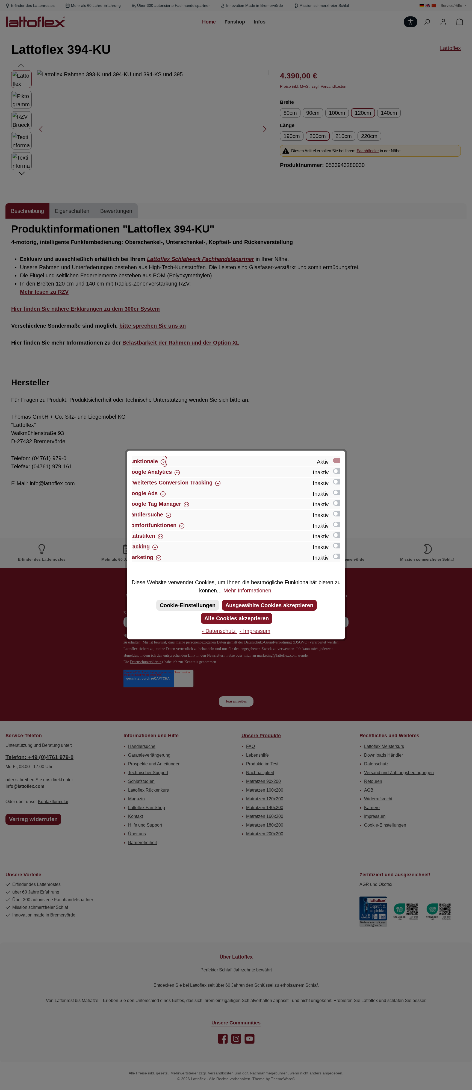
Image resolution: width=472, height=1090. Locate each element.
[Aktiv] (339, 460)
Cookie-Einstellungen (188, 605)
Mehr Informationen (247, 590)
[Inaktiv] (339, 471)
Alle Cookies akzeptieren (236, 618)
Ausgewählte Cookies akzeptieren (269, 605)
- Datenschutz (219, 631)
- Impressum (255, 631)
